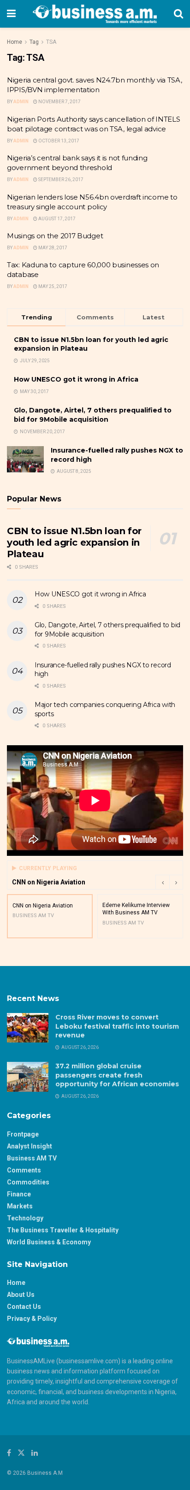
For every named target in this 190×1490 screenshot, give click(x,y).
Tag (34, 42)
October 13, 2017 (58, 140)
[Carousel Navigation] (169, 882)
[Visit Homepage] (95, 14)
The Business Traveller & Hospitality (63, 1230)
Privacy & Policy (32, 1318)
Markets (20, 1206)
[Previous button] (162, 882)
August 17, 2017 (56, 218)
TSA (51, 42)
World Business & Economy (49, 1242)
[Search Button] (178, 14)
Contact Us (24, 1306)
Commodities (28, 1182)
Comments (24, 1170)
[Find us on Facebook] (9, 1453)
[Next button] (176, 882)
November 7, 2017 (59, 101)
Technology (25, 1218)
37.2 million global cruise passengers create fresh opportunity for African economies (117, 1075)
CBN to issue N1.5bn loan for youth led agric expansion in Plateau (74, 542)
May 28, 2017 (52, 247)
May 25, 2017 (52, 286)
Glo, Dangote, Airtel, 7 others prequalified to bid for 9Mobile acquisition (93, 415)
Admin (21, 101)
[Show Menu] (11, 14)
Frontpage (23, 1134)
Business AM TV (32, 1158)
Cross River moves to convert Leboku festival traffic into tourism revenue (117, 1026)
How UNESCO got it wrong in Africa (76, 379)
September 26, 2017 (60, 179)
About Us (21, 1294)
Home (14, 42)
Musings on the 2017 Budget (55, 235)
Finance (19, 1194)
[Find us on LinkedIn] (34, 1453)
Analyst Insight (29, 1146)
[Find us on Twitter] (21, 1453)
